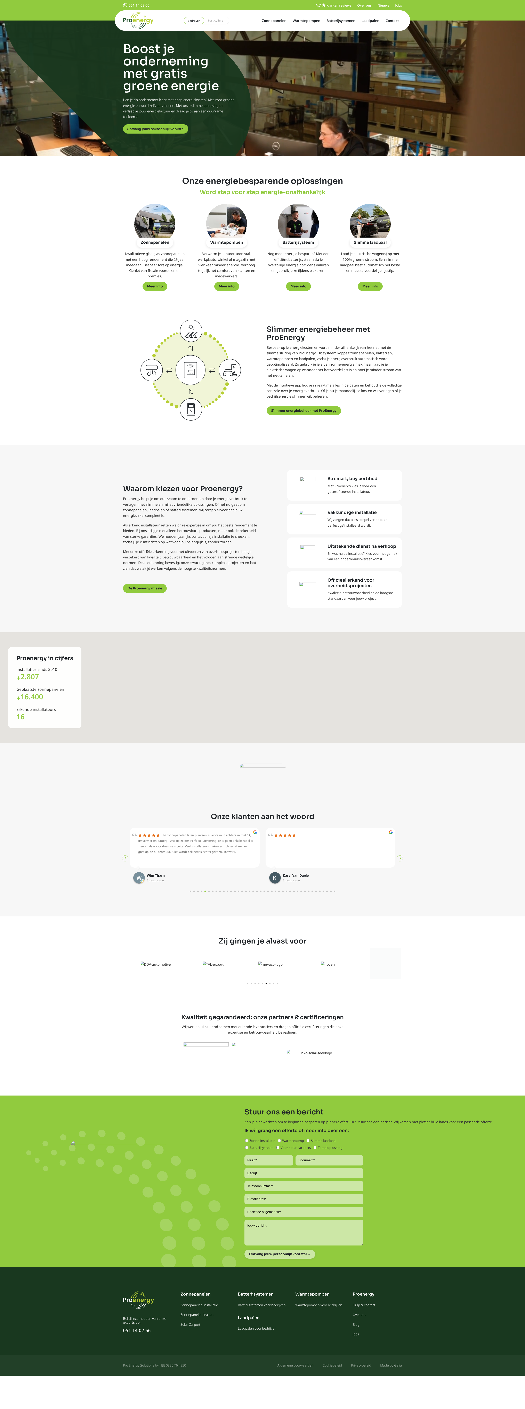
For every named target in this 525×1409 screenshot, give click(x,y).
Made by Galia (391, 1365)
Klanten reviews (338, 5)
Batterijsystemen (340, 20)
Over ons (364, 5)
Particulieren (216, 20)
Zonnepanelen (274, 20)
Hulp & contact (364, 1305)
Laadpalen (370, 20)
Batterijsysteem (298, 242)
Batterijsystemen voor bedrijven (262, 1305)
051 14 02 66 (139, 5)
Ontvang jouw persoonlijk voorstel (156, 129)
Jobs (398, 5)
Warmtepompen (306, 20)
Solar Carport (190, 1324)
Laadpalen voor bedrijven (257, 1328)
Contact (392, 20)
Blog (356, 1324)
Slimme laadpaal (370, 242)
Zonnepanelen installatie (199, 1305)
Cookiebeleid (332, 1365)
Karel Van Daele (160, 875)
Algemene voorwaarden (295, 1365)
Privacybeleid (361, 1365)
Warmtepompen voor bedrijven (318, 1305)
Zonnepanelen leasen (196, 1314)
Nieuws (383, 5)
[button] (247, 983)
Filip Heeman (293, 875)
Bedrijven (194, 21)
